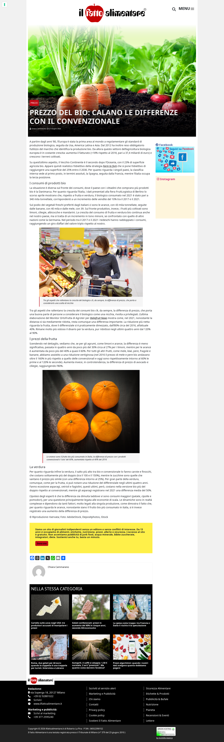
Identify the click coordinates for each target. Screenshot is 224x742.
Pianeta (150, 710)
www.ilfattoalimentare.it (48, 703)
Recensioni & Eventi (157, 715)
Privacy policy (97, 710)
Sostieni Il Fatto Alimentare (105, 720)
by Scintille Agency (164, 738)
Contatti (93, 704)
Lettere (150, 720)
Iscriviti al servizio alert (102, 688)
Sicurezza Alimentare (158, 688)
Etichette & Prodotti (157, 693)
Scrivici (38, 700)
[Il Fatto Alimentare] (112, 12)
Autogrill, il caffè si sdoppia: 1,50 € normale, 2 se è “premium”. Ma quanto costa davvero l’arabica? (89, 665)
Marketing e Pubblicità (102, 693)
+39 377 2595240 (43, 717)
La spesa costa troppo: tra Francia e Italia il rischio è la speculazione (131, 624)
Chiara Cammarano (38, 128)
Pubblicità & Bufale (157, 699)
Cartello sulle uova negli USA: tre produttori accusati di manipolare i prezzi (49, 625)
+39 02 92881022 (43, 696)
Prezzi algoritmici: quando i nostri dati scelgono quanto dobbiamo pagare (130, 665)
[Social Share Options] (159, 215)
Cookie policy (96, 715)
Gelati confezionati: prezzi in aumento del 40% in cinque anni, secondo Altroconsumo (89, 625)
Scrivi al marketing (44, 713)
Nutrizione (152, 704)
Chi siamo (94, 699)
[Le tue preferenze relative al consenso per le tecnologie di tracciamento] (4, 4)
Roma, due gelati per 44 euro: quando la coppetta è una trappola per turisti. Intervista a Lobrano (49, 665)
